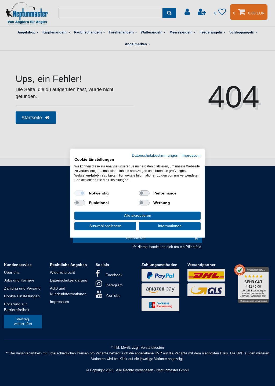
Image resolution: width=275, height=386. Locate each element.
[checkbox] (79, 193)
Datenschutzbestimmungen (155, 155)
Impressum (191, 155)
